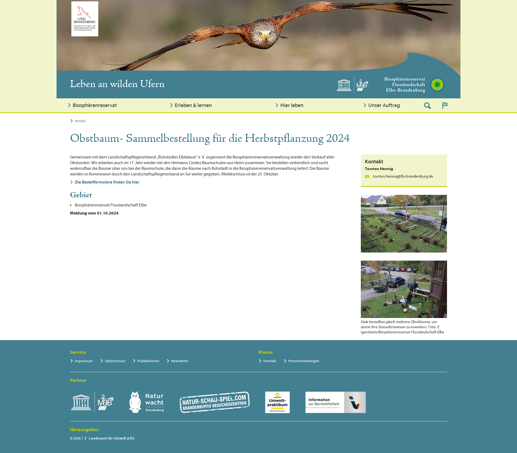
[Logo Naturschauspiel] (215, 402)
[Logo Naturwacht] (146, 402)
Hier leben (291, 105)
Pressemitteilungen (303, 361)
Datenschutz (115, 361)
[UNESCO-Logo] (92, 402)
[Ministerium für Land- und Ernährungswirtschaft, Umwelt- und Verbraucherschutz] (84, 18)
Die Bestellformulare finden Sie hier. (107, 182)
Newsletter (179, 361)
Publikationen (148, 361)
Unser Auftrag (384, 105)
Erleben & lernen (193, 105)
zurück (80, 121)
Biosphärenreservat (95, 105)
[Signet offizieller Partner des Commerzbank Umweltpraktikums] (277, 402)
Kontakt (269, 361)
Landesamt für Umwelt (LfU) (111, 438)
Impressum (84, 361)
